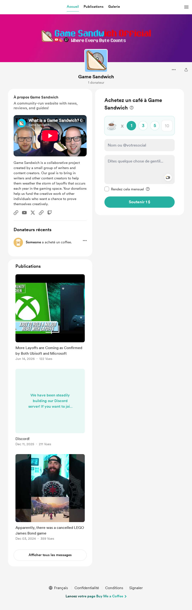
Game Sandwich (96, 76)
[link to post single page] (50, 318)
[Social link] (16, 212)
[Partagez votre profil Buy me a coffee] (186, 69)
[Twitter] (32, 212)
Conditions (114, 588)
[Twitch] (49, 212)
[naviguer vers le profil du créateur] (96, 60)
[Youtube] (24, 212)
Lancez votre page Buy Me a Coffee (94, 596)
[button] (73, 7)
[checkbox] (124, 189)
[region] (139, 152)
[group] (50, 318)
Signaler (136, 588)
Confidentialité (86, 588)
